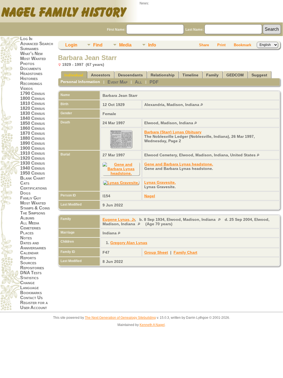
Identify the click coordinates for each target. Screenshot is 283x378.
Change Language (29, 285)
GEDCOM (235, 75)
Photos (27, 63)
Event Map (117, 82)
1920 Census (32, 158)
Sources (28, 262)
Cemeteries (30, 228)
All (138, 82)
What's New (31, 53)
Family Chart (185, 252)
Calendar (29, 252)
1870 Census (32, 133)
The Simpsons (32, 213)
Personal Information (80, 81)
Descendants (130, 75)
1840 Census (32, 118)
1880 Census (32, 138)
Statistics (29, 277)
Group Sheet (156, 252)
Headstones (31, 73)
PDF (154, 82)
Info (152, 45)
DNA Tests (30, 272)
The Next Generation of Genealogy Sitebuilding (120, 318)
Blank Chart (32, 178)
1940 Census (32, 168)
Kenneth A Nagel (152, 325)
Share (204, 45)
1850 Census (32, 123)
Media (125, 45)
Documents (30, 68)
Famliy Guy (30, 198)
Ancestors (100, 75)
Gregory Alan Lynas (128, 242)
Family (212, 75)
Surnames (29, 48)
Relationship (163, 75)
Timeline (190, 75)
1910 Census (32, 153)
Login (71, 45)
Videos (26, 88)
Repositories (32, 267)
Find (98, 45)
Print (221, 45)
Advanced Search (36, 43)
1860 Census (32, 128)
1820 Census (32, 108)
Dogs (25, 193)
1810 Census (32, 103)
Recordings (31, 83)
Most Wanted (33, 58)
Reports (28, 257)
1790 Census (32, 93)
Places (26, 233)
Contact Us (31, 297)
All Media (29, 223)
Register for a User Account (34, 305)
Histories (29, 78)
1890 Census (32, 143)
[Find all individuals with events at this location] (201, 104)
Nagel (149, 196)
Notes (26, 237)
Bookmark (242, 45)
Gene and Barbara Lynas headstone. (178, 164)
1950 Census (32, 173)
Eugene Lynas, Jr (119, 219)
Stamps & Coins (35, 208)
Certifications (33, 188)
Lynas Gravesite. (160, 182)
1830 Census (32, 113)
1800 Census (32, 98)
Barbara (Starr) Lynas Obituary (172, 132)
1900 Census (32, 148)
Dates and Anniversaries (33, 245)
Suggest (259, 75)
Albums (27, 218)
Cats (24, 183)
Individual (73, 75)
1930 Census (32, 163)
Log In (26, 38)
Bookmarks (31, 292)
